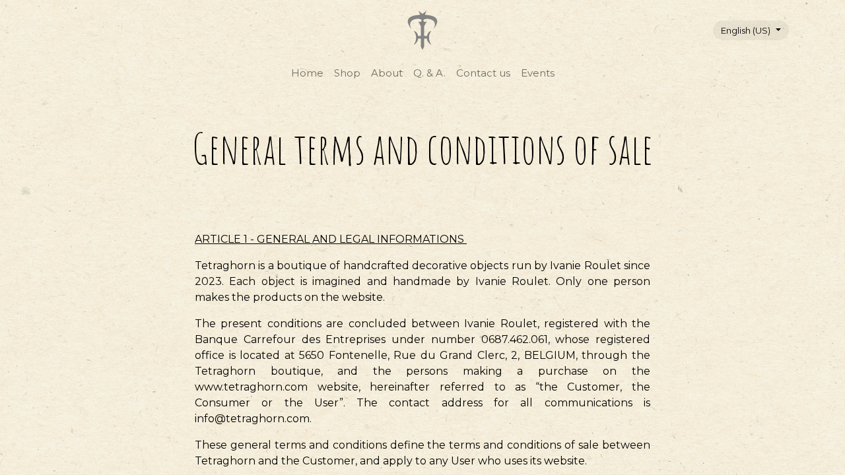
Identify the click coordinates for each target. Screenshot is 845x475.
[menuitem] (307, 73)
